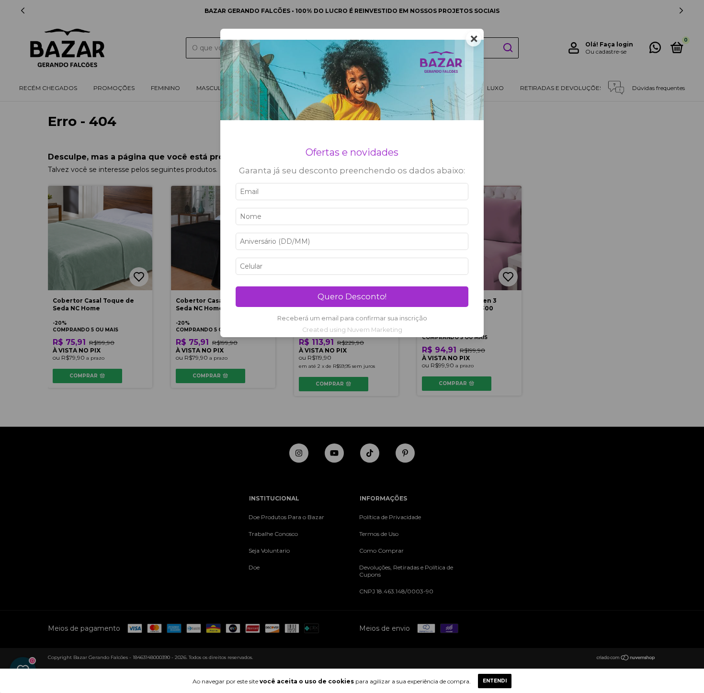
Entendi (495, 681)
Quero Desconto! (352, 296)
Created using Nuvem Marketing (352, 329)
